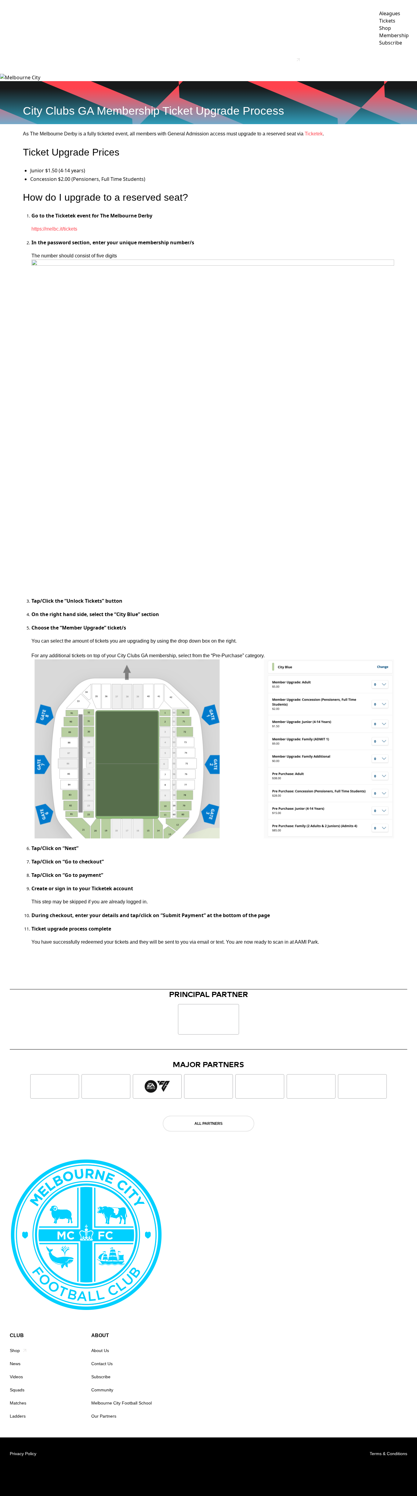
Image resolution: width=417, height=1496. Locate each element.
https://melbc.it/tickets (54, 228)
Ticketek (314, 133)
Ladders (18, 1416)
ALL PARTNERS (208, 1123)
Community (102, 1389)
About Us (100, 1350)
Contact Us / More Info (379, 59)
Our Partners (325, 59)
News (183, 59)
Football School (273, 59)
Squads (17, 1389)
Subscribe (101, 1376)
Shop (15, 1350)
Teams (229, 59)
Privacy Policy (23, 1453)
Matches (18, 1403)
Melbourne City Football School (121, 1403)
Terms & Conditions (388, 1453)
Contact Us (102, 1363)
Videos (206, 59)
